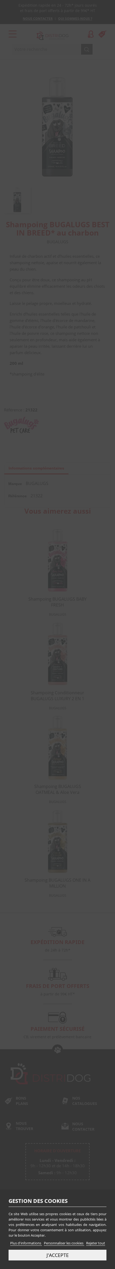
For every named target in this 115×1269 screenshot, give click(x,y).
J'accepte (58, 1255)
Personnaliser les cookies (64, 1243)
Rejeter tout (95, 1243)
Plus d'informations (26, 1243)
